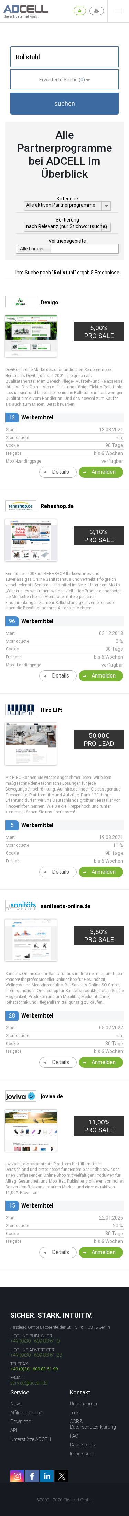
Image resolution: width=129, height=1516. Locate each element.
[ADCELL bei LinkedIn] (47, 1476)
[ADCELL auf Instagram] (17, 1476)
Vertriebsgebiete (67, 241)
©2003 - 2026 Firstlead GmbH (65, 1500)
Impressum (82, 1453)
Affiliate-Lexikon (26, 1412)
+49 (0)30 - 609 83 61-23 (36, 1355)
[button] (64, 104)
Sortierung (67, 220)
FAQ (74, 1436)
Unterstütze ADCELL (31, 1439)
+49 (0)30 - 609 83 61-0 (35, 1341)
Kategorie (67, 198)
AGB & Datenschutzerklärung (93, 1424)
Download (20, 1421)
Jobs (75, 1412)
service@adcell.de (28, 1383)
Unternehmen (84, 1403)
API (13, 1430)
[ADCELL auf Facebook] (32, 1476)
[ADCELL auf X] (61, 1476)
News (16, 1403)
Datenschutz (83, 1445)
